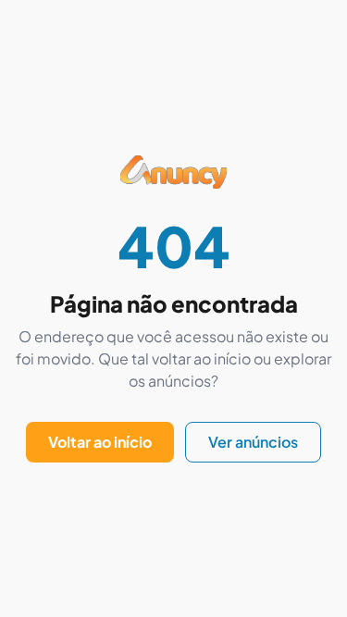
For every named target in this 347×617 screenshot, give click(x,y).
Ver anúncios (253, 441)
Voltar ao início (100, 441)
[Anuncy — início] (173, 186)
